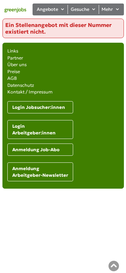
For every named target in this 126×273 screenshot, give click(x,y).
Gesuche (80, 9)
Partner (15, 58)
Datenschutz (20, 85)
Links (12, 51)
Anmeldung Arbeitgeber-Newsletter (40, 172)
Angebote (47, 9)
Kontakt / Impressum (29, 92)
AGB (12, 78)
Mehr (107, 9)
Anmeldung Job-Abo (35, 150)
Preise (13, 72)
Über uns (17, 65)
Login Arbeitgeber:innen (34, 129)
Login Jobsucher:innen (38, 107)
